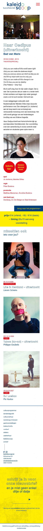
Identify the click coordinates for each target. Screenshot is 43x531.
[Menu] (37, 4)
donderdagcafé (8, 414)
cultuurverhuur (8, 417)
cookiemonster (21, 528)
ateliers (5, 432)
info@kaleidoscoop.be (10, 460)
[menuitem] (37, 4)
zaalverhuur (7, 436)
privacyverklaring (21, 510)
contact (6, 429)
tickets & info (8, 426)
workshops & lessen (10, 420)
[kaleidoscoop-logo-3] (17, 6)
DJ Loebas (9, 396)
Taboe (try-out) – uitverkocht (20, 342)
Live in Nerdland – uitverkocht (21, 287)
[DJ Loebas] (21, 369)
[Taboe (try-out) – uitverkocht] (21, 315)
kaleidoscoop (8, 439)
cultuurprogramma (9, 410)
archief (5, 442)
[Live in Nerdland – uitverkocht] (21, 260)
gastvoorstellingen (9, 423)
